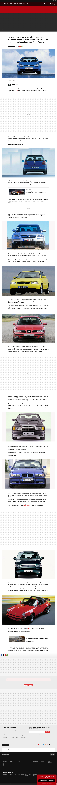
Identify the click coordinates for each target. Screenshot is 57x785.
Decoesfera (42, 761)
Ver (29, 685)
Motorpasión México (35, 775)
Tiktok (54, 4)
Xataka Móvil (5, 761)
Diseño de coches (32, 655)
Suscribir (47, 731)
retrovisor (39, 655)
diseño (16, 90)
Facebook (46, 4)
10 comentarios (12, 46)
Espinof (19, 761)
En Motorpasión (28, 189)
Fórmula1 (4, 730)
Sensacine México (21, 774)
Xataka (4, 759)
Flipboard (20, 46)
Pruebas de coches (23, 735)
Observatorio (22, 3)
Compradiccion (43, 763)
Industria (15, 655)
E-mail (21, 46)
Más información (29, 783)
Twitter (52, 4)
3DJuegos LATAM (13, 774)
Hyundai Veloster (26, 505)
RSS (45, 744)
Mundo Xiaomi (5, 767)
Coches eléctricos (15, 730)
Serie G (29, 628)
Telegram (44, 4)
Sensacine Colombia (19, 776)
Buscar (53, 750)
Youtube (50, 4)
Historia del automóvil (23, 655)
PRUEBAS (6, 3)
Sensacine (19, 759)
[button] (14, 84)
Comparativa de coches (23, 738)
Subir (51, 754)
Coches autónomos (5, 741)
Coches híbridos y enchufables (24, 731)
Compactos (5, 734)
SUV (12, 734)
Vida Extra (11, 761)
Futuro (13, 740)
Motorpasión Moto (36, 761)
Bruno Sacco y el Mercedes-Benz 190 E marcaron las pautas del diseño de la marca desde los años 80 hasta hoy (36, 192)
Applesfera (4, 763)
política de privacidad (42, 734)
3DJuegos (11, 759)
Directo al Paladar (28, 759)
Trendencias (43, 759)
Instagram (48, 4)
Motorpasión (35, 759)
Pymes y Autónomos (50, 762)
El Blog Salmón (50, 759)
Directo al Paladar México (28, 775)
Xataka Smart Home (5, 765)
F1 (27, 3)
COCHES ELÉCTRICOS (13, 3)
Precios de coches (15, 737)
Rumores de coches (5, 738)
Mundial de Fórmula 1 (23, 741)
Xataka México (5, 774)
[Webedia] (54, 1)
